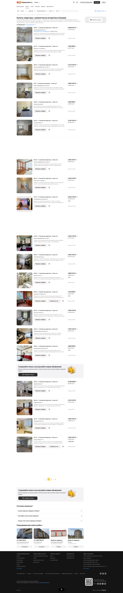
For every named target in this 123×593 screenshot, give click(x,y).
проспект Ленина (38, 312)
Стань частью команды (38, 573)
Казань (18, 564)
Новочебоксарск (54, 560)
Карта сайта (82, 573)
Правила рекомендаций (66, 573)
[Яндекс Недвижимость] (24, 2)
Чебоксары (52, 558)
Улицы (34, 558)
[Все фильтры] (18, 11)
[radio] (51, 479)
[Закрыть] (105, 11)
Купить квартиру (87, 558)
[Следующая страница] (55, 479)
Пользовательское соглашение (52, 573)
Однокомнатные (70, 556)
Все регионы (36, 562)
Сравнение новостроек (38, 560)
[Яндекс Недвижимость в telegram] (105, 573)
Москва (18, 556)
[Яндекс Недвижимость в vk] (101, 573)
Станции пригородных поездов (40, 556)
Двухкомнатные (70, 558)
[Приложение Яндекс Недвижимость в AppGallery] (103, 583)
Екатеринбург (20, 562)
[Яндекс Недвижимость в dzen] (103, 573)
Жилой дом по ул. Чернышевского (42, 31)
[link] (103, 2)
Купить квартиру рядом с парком (91, 560)
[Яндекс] (103, 590)
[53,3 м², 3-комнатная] (25, 318)
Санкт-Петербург (21, 558)
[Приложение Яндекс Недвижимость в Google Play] (100, 583)
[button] (77, 2)
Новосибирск (20, 560)
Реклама (29, 573)
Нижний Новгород (21, 566)
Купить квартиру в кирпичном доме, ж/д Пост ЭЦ (94, 566)
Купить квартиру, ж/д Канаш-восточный (92, 556)
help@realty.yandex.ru (45, 582)
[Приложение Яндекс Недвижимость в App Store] (98, 583)
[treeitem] (21, 6)
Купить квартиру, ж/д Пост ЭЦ (90, 562)
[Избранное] (74, 2)
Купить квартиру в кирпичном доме (91, 564)
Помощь (76, 573)
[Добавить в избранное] (49, 38)
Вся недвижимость (21, 573)
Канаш (35, 67)
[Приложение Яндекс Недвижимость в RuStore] (105, 583)
